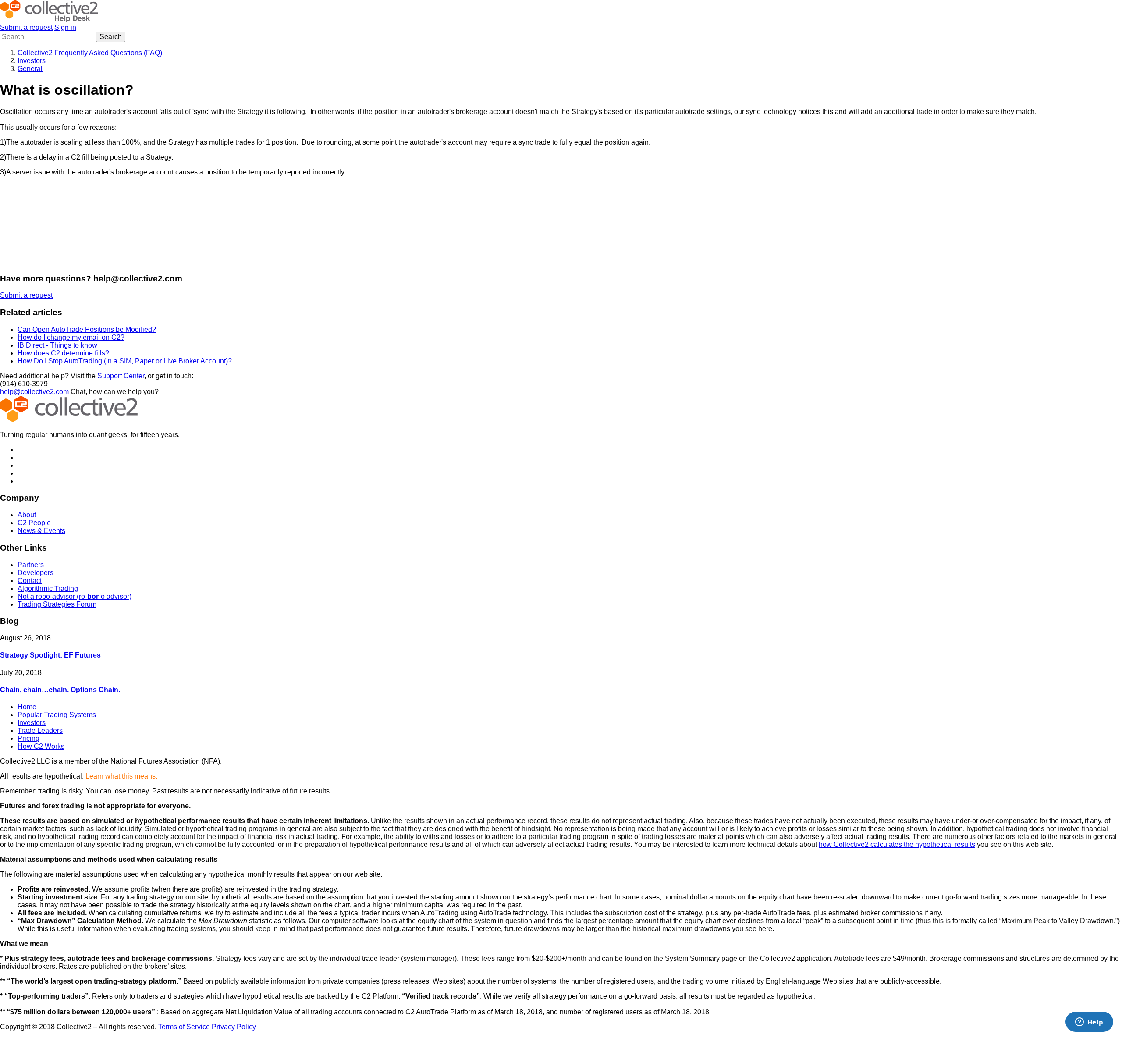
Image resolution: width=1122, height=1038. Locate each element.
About (27, 515)
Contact (30, 580)
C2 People (34, 522)
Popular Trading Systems (57, 714)
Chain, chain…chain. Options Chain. (60, 689)
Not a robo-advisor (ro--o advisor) (74, 596)
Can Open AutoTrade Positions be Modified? (87, 329)
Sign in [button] (65, 27)
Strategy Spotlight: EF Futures (50, 655)
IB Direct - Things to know (57, 345)
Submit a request (26, 27)
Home (27, 707)
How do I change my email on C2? (71, 337)
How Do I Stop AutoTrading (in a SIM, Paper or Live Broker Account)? (125, 361)
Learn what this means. (121, 776)
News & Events (41, 530)
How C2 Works (41, 746)
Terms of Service (184, 1027)
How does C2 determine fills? (63, 353)
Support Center (120, 376)
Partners (31, 565)
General (30, 68)
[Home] (49, 19)
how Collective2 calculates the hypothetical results (897, 844)
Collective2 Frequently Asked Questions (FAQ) (90, 53)
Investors (32, 60)
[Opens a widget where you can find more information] (1089, 1023)
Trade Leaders (40, 730)
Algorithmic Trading (48, 588)
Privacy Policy (234, 1027)
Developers (35, 572)
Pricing (28, 738)
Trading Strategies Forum (57, 604)
